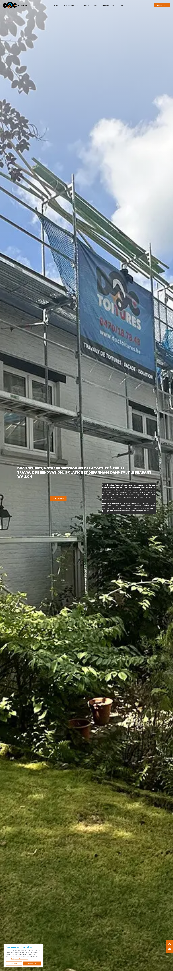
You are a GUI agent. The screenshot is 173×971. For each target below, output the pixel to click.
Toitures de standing (71, 5)
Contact (122, 5)
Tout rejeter (14, 963)
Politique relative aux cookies (19, 959)
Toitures (22, 5)
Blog (113, 5)
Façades (84, 5)
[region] (23, 955)
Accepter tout (32, 963)
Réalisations (105, 5)
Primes (95, 5)
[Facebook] (169, 944)
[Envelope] (169, 949)
